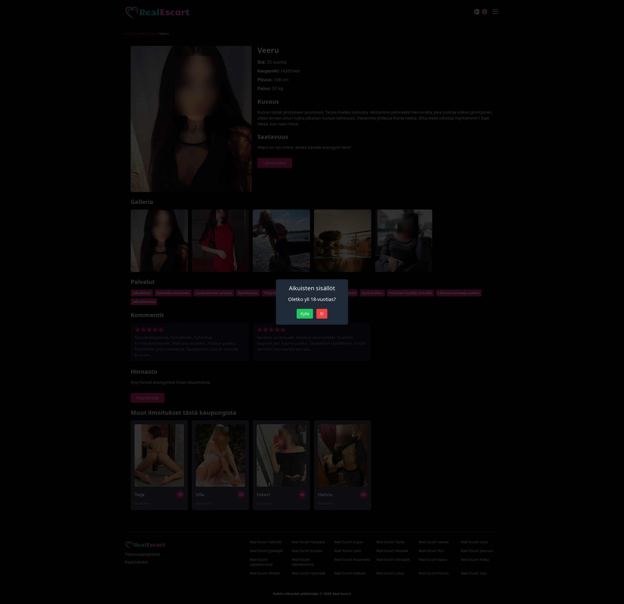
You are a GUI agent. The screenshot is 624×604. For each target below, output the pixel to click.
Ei (321, 313)
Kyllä (305, 313)
